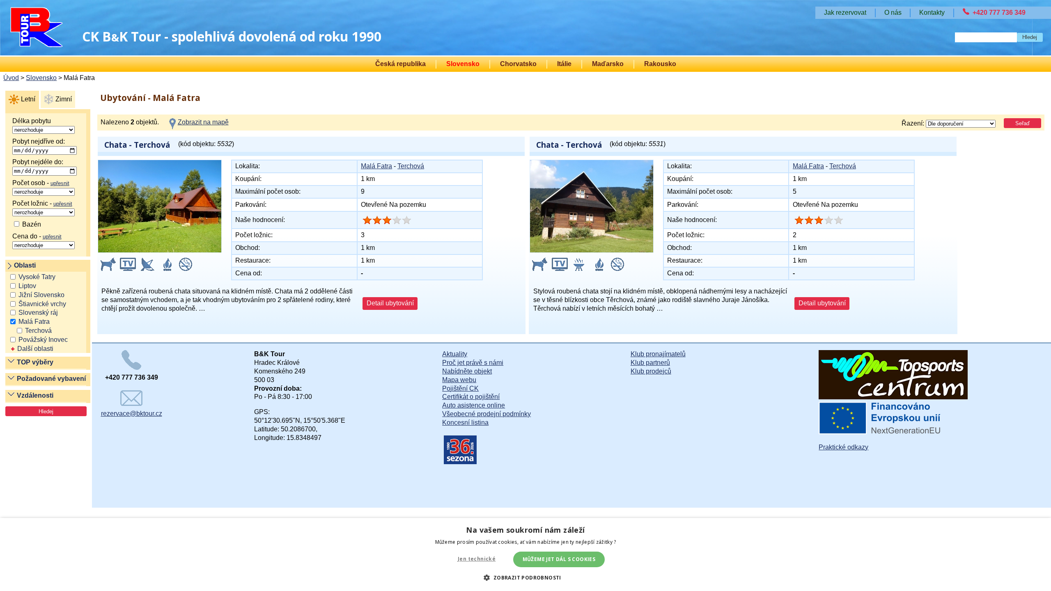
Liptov (27, 285)
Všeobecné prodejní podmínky (486, 413)
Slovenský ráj (38, 312)
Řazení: (914, 123)
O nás (893, 12)
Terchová (38, 330)
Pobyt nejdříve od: (38, 141)
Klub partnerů (650, 362)
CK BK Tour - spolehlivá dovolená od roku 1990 (231, 36)
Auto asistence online (473, 405)
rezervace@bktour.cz (131, 413)
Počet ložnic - (42, 203)
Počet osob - (40, 182)
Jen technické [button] (477, 558)
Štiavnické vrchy (42, 303)
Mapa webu (459, 379)
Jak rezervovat (845, 12)
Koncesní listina (465, 422)
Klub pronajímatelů (658, 353)
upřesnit (59, 183)
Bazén (31, 224)
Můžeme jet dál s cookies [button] (559, 559)
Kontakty (932, 12)
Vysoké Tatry (36, 276)
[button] (525, 577)
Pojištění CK (460, 388)
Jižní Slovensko (41, 294)
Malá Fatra (34, 321)
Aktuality (454, 353)
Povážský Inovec (43, 339)
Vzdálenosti (35, 395)
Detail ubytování (390, 303)
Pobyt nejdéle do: (37, 161)
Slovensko (463, 63)
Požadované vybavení (51, 378)
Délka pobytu (31, 120)
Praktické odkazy (843, 447)
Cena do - (37, 236)
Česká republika (400, 63)
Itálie (564, 63)
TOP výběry (35, 362)
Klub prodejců (651, 371)
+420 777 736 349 (999, 12)
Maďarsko (608, 63)
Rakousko (660, 63)
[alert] (525, 554)
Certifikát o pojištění (471, 396)
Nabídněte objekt (467, 371)
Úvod (11, 77)
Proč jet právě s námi (472, 362)
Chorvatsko (518, 63)
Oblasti (25, 265)
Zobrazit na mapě (203, 122)
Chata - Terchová (137, 144)
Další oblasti (35, 348)
